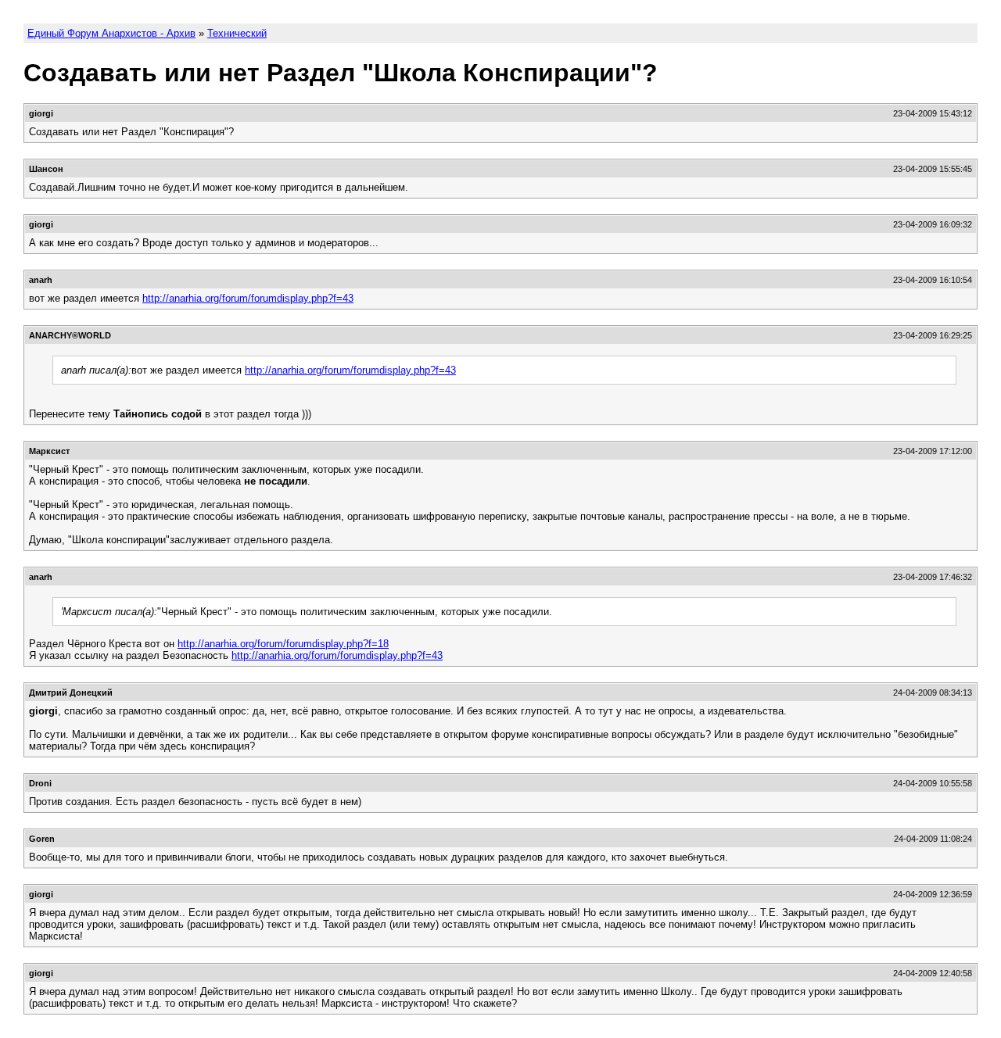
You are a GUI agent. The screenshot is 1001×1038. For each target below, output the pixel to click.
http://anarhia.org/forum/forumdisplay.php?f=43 (247, 298)
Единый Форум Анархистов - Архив (111, 33)
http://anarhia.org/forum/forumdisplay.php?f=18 (283, 644)
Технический (237, 33)
